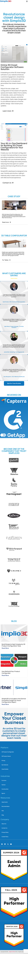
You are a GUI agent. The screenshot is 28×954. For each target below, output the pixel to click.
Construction (5, 789)
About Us (4, 823)
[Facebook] (2, 844)
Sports (3, 793)
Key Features (5, 765)
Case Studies (5, 769)
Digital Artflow (12, 951)
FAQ (3, 810)
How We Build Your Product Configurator (11, 672)
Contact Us (4, 828)
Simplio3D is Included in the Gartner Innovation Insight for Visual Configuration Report (14, 700)
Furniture (4, 780)
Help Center (5, 802)
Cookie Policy (5, 836)
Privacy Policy (5, 832)
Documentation (6, 806)
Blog (3, 815)
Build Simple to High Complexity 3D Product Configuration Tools (13, 645)
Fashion (4, 784)
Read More (5, 648)
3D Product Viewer (6, 756)
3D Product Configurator (8, 752)
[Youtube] (11, 844)
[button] (27, 1)
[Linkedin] (5, 844)
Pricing (3, 760)
